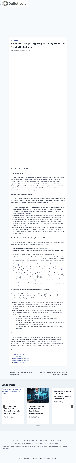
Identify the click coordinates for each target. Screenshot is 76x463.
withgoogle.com (18, 356)
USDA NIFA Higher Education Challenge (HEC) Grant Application (22, 372)
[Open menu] (72, 3)
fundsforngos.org (18, 354)
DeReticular (14, 40)
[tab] (36, 425)
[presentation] (13, 395)
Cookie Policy (60, 440)
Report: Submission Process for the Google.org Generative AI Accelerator (53, 372)
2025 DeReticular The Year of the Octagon (24, 440)
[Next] (72, 406)
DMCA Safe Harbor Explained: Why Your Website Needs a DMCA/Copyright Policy (38, 443)
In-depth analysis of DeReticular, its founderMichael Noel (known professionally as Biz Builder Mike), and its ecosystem (35, 447)
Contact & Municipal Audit (46, 440)
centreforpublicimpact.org (21, 358)
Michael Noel (15, 50)
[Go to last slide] (4, 406)
